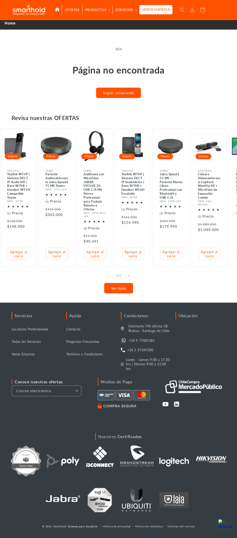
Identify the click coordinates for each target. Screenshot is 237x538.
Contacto (73, 329)
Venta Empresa (23, 354)
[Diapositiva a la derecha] (129, 276)
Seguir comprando (118, 93)
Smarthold (59, 526)
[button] (98, 10)
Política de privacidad (117, 526)
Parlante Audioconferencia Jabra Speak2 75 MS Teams (57, 180)
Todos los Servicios (26, 342)
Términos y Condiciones (84, 354)
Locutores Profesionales (30, 329)
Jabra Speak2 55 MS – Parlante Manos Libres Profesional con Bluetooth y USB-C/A (171, 185)
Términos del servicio (181, 526)
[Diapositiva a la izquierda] (108, 276)
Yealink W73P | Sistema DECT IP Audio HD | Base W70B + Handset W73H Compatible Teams (18, 185)
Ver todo (118, 288)
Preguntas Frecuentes (83, 342)
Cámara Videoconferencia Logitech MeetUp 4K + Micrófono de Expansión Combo (209, 185)
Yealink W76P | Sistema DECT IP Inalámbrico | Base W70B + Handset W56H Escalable (133, 183)
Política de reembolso (149, 526)
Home (10, 23)
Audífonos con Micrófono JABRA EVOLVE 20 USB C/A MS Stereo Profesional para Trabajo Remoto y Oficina (94, 191)
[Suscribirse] (76, 390)
